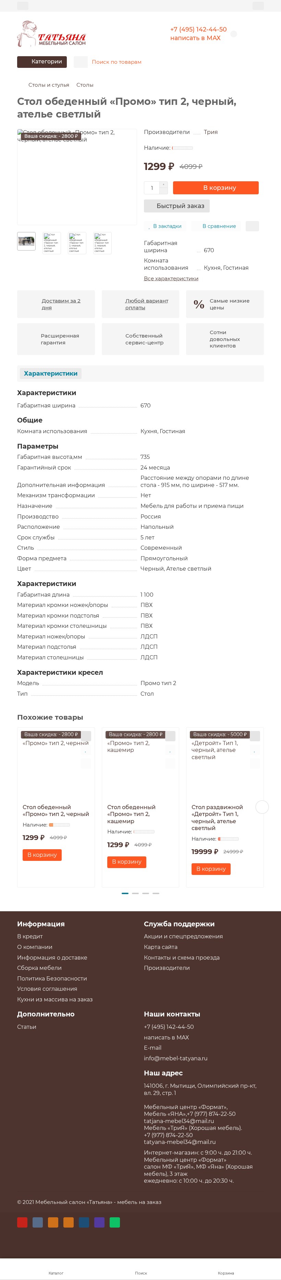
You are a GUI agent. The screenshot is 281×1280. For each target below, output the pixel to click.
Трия (211, 132)
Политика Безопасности (52, 978)
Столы (85, 85)
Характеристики (50, 373)
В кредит (30, 936)
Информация (41, 924)
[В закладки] (86, 750)
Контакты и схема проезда (182, 957)
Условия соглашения (47, 989)
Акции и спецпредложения (183, 936)
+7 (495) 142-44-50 (198, 29)
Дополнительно (46, 1014)
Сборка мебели (39, 968)
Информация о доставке (52, 957)
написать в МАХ (195, 37)
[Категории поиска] (81, 62)
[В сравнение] (86, 763)
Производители (167, 968)
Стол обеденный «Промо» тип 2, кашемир (131, 814)
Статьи (26, 1027)
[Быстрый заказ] (86, 736)
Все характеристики (171, 278)
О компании (34, 947)
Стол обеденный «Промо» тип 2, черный (56, 811)
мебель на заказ (139, 1202)
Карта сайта (161, 947)
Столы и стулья (48, 85)
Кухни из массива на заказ (55, 999)
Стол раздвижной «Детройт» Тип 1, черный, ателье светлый (217, 818)
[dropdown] (22, 6)
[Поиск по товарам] (257, 62)
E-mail (152, 1048)
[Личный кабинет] (258, 6)
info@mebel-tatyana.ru (176, 1058)
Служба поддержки (179, 924)
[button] (19, 807)
